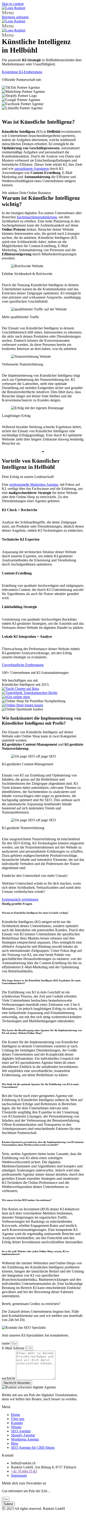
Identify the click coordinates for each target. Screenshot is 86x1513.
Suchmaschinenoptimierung (37, 217)
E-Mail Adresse (13, 1348)
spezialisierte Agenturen (31, 169)
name (6, 1343)
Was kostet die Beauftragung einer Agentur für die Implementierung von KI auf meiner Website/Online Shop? (42, 1031)
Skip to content (13, 4)
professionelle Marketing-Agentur (33, 484)
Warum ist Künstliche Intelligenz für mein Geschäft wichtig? (35, 912)
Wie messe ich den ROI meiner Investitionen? (27, 1200)
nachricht (9, 1378)
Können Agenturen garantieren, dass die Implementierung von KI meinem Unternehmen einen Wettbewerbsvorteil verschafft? (42, 1143)
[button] (43, 12)
